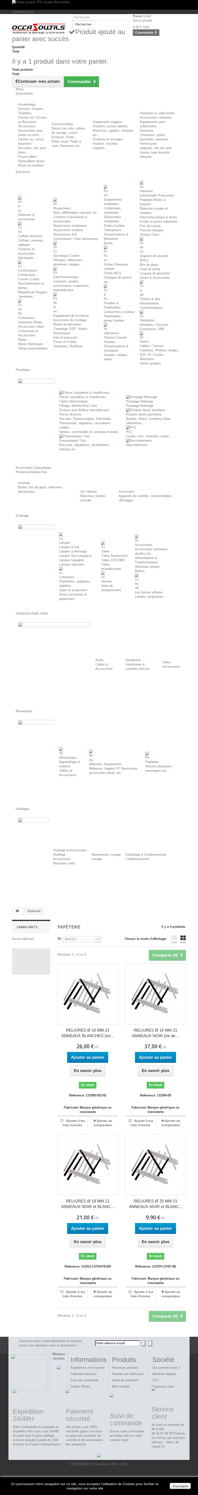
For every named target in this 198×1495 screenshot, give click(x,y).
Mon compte (120, 1386)
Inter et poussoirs (65, 337)
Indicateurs (111, 333)
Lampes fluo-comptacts (75, 556)
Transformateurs (151, 308)
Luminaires (66, 577)
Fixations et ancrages (108, 139)
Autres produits (150, 363)
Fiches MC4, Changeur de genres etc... (118, 277)
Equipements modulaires (113, 202)
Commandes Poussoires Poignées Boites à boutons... (157, 200)
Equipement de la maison (71, 315)
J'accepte (180, 1486)
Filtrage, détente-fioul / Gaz (78, 406)
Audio (99, 660)
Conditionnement (137, 859)
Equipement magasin (107, 122)
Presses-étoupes (151, 230)
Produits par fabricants (128, 1374)
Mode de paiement (125, 1380)
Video (166, 662)
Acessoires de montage (69, 320)
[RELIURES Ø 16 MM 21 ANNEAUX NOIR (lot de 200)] (156, 994)
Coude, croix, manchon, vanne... (149, 436)
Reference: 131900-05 (155, 1095)
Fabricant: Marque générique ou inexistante (88, 1110)
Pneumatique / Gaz (72, 440)
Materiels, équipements (105, 764)
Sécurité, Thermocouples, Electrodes (85, 419)
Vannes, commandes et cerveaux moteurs (88, 432)
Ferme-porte (148, 143)
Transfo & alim (150, 299)
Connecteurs (27, 275)
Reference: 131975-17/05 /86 (155, 1266)
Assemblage (26, 104)
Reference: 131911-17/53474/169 (87, 1266)
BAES (144, 260)
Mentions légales (164, 1374)
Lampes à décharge (73, 551)
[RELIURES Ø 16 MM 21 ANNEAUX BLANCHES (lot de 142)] (88, 994)
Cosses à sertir (28, 279)
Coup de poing (150, 269)
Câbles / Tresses (152, 346)
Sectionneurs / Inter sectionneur (75, 239)
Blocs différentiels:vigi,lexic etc (75, 212)
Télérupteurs (112, 230)
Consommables (62, 124)
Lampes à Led (69, 547)
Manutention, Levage (106, 854)
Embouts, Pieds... (64, 137)
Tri (59, 939)
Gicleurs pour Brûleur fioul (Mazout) (84, 410)
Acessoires (126, 491)
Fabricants (27, 927)
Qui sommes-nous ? (166, 1367)
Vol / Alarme (88, 491)
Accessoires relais (31, 326)
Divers (108, 243)
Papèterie (152, 762)
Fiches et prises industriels (158, 221)
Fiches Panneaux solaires (116, 267)
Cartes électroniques (73, 401)
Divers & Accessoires (155, 277)
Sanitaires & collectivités (157, 113)
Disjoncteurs (62, 208)
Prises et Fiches (64, 342)
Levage (97, 859)
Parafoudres (112, 316)
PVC (129, 432)
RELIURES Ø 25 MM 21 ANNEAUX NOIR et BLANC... (155, 1204)
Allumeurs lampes (147, 566)
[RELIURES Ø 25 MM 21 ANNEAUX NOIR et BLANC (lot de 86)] (156, 1165)
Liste (174, 942)
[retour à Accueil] (17, 911)
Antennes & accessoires (26, 217)
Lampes (64, 542)
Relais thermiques (30, 344)
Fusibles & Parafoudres (112, 305)
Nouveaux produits (125, 1367)
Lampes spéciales (72, 564)
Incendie (24, 483)
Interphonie (133, 660)
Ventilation (147, 320)
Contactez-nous (23, 12)
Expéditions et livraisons (88, 1367)
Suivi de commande (84, 1380)
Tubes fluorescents (114, 556)
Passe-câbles (27, 157)
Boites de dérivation (67, 324)
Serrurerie (146, 130)
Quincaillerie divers (31, 161)
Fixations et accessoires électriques (26, 253)
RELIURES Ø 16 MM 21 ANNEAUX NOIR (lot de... (155, 1033)
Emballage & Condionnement (146, 854)
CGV (155, 1380)
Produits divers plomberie (144, 414)
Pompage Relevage (139, 401)
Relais (22, 339)
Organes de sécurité (154, 256)
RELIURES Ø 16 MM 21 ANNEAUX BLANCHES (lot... (87, 1033)
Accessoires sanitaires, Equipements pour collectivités (156, 122)
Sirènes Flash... (151, 234)
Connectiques (27, 270)
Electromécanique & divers (158, 217)
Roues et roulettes (31, 165)
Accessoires (26, 126)
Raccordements (137, 445)
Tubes (105, 551)
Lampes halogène (71, 560)
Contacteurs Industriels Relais (30, 320)
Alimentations (149, 303)
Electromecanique (65, 277)
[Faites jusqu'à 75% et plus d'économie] (99, 5)
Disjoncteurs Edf (65, 234)
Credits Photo (80, 1386)
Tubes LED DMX (113, 560)
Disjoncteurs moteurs (68, 230)
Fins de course (150, 226)
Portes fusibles (114, 225)
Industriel (146, 191)
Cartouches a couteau (119, 312)
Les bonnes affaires (149, 592)
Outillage (59, 854)
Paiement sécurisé (84, 1374)
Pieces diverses (70, 414)
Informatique (68, 757)
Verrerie (106, 581)
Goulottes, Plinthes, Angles (159, 350)
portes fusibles (114, 320)
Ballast (140, 571)
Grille (183, 942)
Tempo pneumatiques (33, 348)
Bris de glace (149, 264)
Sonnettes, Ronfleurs (68, 346)
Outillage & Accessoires (70, 850)
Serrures (146, 157)
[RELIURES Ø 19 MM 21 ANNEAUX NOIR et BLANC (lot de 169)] (88, 1165)
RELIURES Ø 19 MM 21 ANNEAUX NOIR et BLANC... (87, 1204)
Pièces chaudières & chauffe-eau (82, 397)
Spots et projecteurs (73, 590)
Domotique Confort (66, 255)
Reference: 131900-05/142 (87, 1095)
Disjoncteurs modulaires (70, 225)
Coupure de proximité (155, 273)
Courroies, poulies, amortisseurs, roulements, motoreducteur (71, 285)
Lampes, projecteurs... (150, 596)
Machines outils (64, 863)
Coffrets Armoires (30, 236)
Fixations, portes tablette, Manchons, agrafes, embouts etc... (113, 130)
